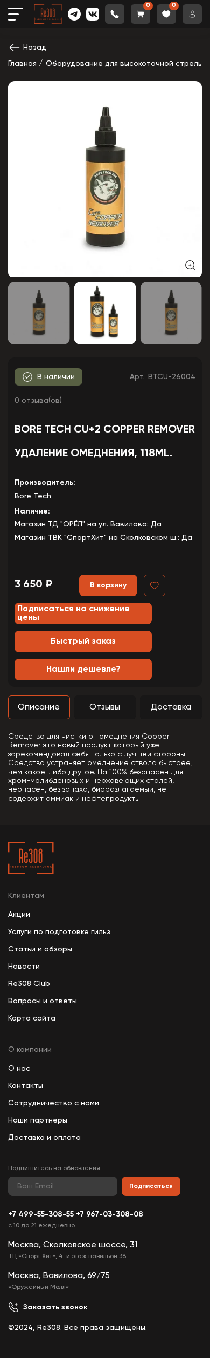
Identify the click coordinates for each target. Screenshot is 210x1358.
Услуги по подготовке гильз (59, 932)
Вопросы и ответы (42, 1001)
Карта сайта (31, 1018)
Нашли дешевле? (83, 669)
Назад (34, 47)
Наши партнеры (37, 1120)
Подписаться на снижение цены (73, 613)
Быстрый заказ (83, 641)
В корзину (108, 585)
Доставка (171, 707)
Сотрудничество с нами (53, 1103)
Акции (19, 914)
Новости (24, 966)
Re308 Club (29, 984)
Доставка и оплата (44, 1137)
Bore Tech (33, 496)
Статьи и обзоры (40, 949)
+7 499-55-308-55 (41, 1214)
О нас (19, 1068)
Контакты (25, 1086)
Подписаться (151, 1186)
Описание (39, 707)
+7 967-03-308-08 (109, 1214)
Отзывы (104, 707)
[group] (105, 179)
